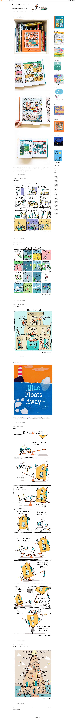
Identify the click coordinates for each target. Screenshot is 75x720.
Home (14, 11)
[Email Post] (19, 174)
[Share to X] (22, 174)
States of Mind (16, 306)
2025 (55, 177)
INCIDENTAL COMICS (20, 4)
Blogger (39, 717)
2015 (55, 206)
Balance (14, 428)
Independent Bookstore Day (19, 17)
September (56, 189)
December (56, 185)
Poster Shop (31, 11)
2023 (55, 180)
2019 (55, 201)
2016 (55, 205)
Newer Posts (15, 707)
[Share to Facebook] (23, 174)
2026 (55, 176)
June (55, 193)
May (55, 194)
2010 (55, 213)
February (56, 198)
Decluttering (16, 180)
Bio (17, 11)
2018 (55, 202)
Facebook (55, 172)
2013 (55, 209)
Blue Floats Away (17, 362)
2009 (55, 214)
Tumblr (55, 170)
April (55, 195)
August (56, 190)
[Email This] (20, 174)
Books (21, 11)
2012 (55, 210)
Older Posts (49, 707)
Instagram (55, 168)
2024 (55, 178)
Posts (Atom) (18, 709)
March (56, 197)
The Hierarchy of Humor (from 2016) (21, 646)
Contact (25, 11)
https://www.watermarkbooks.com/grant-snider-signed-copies (22, 169)
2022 (55, 181)
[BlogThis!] (21, 174)
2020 (55, 184)
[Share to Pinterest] (24, 174)
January (56, 199)
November (56, 186)
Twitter (55, 166)
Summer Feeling (16, 244)
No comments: (16, 174)
